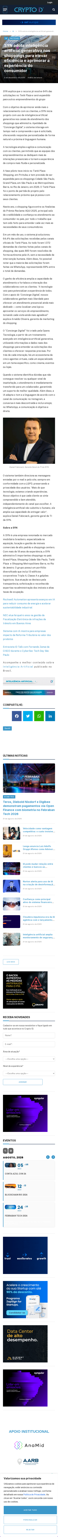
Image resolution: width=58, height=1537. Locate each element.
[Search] (53, 9)
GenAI (7, 728)
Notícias (14, 38)
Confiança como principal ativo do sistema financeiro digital (37, 902)
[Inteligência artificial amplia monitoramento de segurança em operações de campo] (11, 939)
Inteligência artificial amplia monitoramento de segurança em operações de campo (38, 937)
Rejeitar (30, 1530)
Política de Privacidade (34, 1494)
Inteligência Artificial (18, 666)
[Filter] (10, 1151)
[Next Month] (53, 1157)
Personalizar (30, 1520)
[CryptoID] (29, 9)
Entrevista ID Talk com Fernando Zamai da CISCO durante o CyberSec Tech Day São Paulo (26, 650)
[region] (29, 1505)
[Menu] (5, 9)
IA (6, 38)
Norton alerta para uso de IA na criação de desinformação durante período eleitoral (38, 884)
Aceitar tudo (30, 1510)
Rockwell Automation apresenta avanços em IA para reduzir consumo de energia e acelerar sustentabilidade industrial (29, 603)
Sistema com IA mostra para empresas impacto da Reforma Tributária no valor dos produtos (27, 635)
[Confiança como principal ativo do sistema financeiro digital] (11, 903)
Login (49, 2)
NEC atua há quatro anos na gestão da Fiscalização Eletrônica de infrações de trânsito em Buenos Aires (24, 619)
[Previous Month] (48, 1157)
